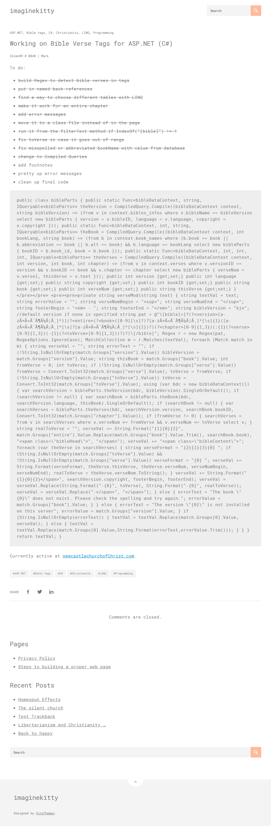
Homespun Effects (39, 699)
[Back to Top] (135, 778)
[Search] (256, 10)
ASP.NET (16, 32)
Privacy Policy (36, 658)
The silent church (40, 707)
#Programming (123, 573)
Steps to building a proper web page (64, 666)
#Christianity (80, 573)
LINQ (85, 32)
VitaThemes (45, 813)
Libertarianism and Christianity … (62, 724)
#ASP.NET (19, 573)
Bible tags (35, 32)
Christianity (67, 32)
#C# (60, 573)
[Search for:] (234, 10)
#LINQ (102, 573)
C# (50, 32)
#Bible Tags (42, 573)
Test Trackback (36, 716)
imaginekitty (32, 10)
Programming (103, 32)
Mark (45, 56)
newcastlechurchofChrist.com (98, 556)
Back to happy (35, 733)
